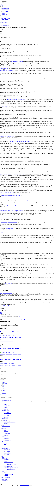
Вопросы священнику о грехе (8, 466)
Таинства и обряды (4, 471)
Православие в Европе (7, 452)
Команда (3, 391)
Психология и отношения (5, 9)
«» (17, 61)
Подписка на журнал (5, 14)
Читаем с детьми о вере (5, 19)
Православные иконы (5, 414)
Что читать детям (6, 423)
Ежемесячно (7, 315)
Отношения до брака (6, 439)
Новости (3, 10)
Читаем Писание (6, 407)
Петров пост (5, 461)
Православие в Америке (7, 449)
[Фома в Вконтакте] (3, 382)
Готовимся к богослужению (6, 477)
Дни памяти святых (6, 412)
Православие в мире (5, 448)
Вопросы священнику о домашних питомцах (10, 465)
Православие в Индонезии (7, 453)
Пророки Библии (6, 406)
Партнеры (3, 392)
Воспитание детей (4, 420)
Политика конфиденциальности (6, 400)
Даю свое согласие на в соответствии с (16, 319)
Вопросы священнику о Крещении (8, 468)
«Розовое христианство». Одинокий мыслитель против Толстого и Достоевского (11, 210)
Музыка (5, 444)
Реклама (3, 389)
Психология (3, 436)
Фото (2, 456)
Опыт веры (5, 430)
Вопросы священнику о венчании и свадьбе (10, 464)
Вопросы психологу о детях (7, 424)
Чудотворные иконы (6, 417)
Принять (31, 485)
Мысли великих (6, 447)
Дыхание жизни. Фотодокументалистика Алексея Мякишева (8, 222)
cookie (9, 401)
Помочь (3, 5)
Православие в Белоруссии (7, 450)
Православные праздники (5, 410)
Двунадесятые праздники (7, 411)
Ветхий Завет (5, 404)
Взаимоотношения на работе (7, 440)
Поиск (3, 2)
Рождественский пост (7, 459)
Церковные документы (5, 480)
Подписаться (9, 397)
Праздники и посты (4, 458)
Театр (4, 446)
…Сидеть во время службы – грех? (9, 171)
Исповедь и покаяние (6, 473)
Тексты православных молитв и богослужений (8, 481)
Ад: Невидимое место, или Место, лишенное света (7, 136)
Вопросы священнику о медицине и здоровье (10, 470)
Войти (6, 22)
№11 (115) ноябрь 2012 (6, 305)
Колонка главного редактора (6, 426)
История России (6, 434)
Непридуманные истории (5, 8)
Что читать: (1, 232)
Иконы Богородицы (6, 415)
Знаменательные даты (7, 433)
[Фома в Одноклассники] (4, 383)
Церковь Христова (4, 479)
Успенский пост (6, 460)
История (3, 432)
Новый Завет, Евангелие (7, 403)
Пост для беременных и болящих (8, 462)
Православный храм (5, 418)
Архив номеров (4, 393)
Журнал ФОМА (2, 25)
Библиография (7, 25)
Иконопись (5, 443)
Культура (3, 441)
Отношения (3, 425)
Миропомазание (6, 475)
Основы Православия (5, 7)
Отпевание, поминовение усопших (8, 474)
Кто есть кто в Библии (7, 405)
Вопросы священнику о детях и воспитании (10, 422)
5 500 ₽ (1, 313)
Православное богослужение (6, 18)
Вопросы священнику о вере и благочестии (10, 463)
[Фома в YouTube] (3, 385)
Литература (5, 442)
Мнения (3, 455)
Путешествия (4, 427)
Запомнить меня (3, 378)
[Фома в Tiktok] (3, 384)
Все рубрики (3, 13)
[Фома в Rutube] (3, 386)
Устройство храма (6, 419)
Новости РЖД (4, 428)
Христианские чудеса (6, 431)
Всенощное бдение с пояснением (8, 478)
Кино (4, 445)
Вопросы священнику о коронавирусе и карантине (11, 467)
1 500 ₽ (1, 312)
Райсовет (3, 17)
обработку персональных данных (12, 319)
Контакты (3, 390)
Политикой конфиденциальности (26, 319)
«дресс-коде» (23, 174)
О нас (3, 388)
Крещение (5, 472)
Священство (5, 476)
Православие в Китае (6, 454)
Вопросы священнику (5, 11)
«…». (9, 228)
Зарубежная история (6, 435)
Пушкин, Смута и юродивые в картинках (6, 293)
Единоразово (3, 315)
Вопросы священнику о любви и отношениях (10, 469)
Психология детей (6, 438)
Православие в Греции (7, 451)
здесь (20, 316)
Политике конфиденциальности (24, 485)
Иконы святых (6, 416)
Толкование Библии (6, 408)
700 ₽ (1, 311)
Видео (3, 457)
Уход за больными (6, 437)
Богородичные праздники (7, 413)
